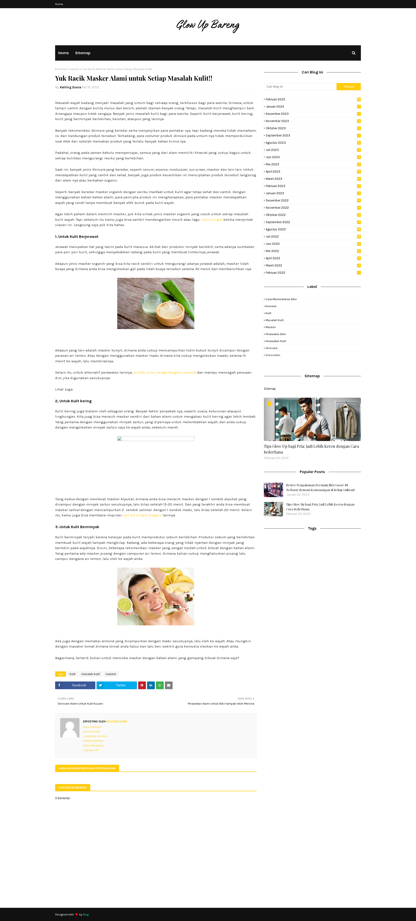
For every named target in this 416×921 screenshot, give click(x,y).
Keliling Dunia (70, 87)
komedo (271, 306)
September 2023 (312, 135)
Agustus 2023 (313, 142)
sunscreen (273, 355)
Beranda (60, 69)
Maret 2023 (313, 179)
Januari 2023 (313, 193)
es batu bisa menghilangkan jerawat (165, 372)
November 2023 (313, 121)
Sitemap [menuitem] (83, 53)
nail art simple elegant (142, 515)
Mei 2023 (313, 164)
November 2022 (313, 207)
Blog (86, 914)
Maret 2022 (313, 265)
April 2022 (313, 258)
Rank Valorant (92, 727)
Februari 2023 (313, 186)
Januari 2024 (312, 106)
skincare (272, 348)
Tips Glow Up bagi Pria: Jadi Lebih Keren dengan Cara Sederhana (311, 449)
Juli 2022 (313, 236)
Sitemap (270, 388)
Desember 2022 (313, 200)
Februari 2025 (313, 99)
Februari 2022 (312, 272)
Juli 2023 (313, 150)
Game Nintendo (93, 745)
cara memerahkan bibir (281, 299)
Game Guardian (93, 740)
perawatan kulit (276, 341)
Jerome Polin (91, 731)
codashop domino (95, 736)
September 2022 (313, 222)
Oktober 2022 (313, 215)
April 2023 (313, 171)
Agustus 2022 (313, 229)
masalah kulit (90, 674)
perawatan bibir (276, 334)
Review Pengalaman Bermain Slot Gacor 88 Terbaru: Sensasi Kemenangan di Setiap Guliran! (320, 487)
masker (74, 69)
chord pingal (211, 219)
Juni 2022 (313, 244)
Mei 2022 (313, 251)
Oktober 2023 (313, 128)
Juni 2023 (313, 157)
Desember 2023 (312, 114)
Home (59, 4)
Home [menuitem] (63, 53)
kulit (72, 674)
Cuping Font (91, 750)
